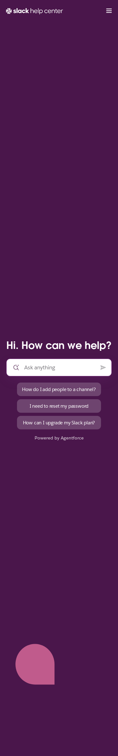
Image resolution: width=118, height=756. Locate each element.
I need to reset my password (59, 406)
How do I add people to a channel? (59, 389)
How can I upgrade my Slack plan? (59, 423)
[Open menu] (109, 11)
